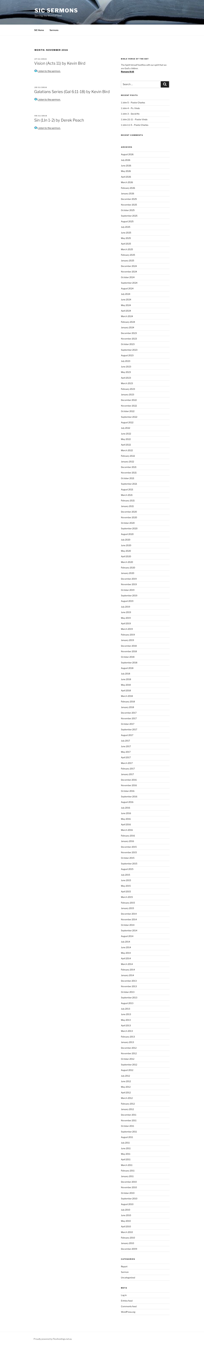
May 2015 (126, 886)
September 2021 (129, 484)
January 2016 (127, 841)
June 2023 (126, 366)
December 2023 (129, 333)
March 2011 (126, 1165)
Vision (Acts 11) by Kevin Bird (59, 63)
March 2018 (127, 696)
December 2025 (129, 199)
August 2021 (127, 489)
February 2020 (128, 567)
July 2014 (125, 941)
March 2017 (127, 763)
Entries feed (126, 1300)
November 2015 (129, 852)
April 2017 (126, 757)
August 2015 (127, 869)
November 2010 (129, 1187)
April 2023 (126, 377)
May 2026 (126, 171)
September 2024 (129, 283)
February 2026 (128, 188)
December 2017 (128, 712)
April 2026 (126, 176)
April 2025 (126, 243)
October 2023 (128, 344)
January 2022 (127, 461)
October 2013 (127, 992)
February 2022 (128, 456)
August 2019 (127, 601)
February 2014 (128, 969)
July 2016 (125, 807)
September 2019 (129, 595)
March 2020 (127, 562)
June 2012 (126, 1081)
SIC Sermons (56, 10)
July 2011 (125, 1142)
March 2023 (127, 383)
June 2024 (126, 299)
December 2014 (129, 913)
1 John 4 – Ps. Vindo (130, 108)
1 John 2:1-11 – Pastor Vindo (134, 119)
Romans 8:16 (127, 71)
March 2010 (127, 1232)
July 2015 (125, 874)
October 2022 (127, 411)
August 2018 (127, 668)
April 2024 (126, 310)
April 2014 (126, 958)
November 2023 (129, 338)
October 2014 (127, 925)
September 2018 (129, 662)
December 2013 (129, 981)
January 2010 (127, 1243)
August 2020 (127, 534)
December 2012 (128, 1048)
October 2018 (127, 657)
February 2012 (128, 1103)
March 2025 (127, 249)
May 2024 (126, 305)
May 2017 (126, 752)
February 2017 (128, 768)
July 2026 (125, 160)
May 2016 (126, 819)
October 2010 (128, 1193)
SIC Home (39, 30)
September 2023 (129, 350)
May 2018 (126, 685)
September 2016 (129, 796)
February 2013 (128, 1036)
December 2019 (129, 578)
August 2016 (127, 802)
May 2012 (126, 1087)
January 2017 (127, 774)
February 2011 (128, 1170)
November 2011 (128, 1120)
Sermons (54, 30)
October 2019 (127, 590)
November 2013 (129, 986)
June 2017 (126, 746)
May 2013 (126, 1020)
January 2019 (127, 640)
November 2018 (129, 651)
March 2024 (127, 316)
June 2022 (126, 433)
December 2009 (129, 1249)
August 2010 (127, 1204)
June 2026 (126, 165)
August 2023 (127, 355)
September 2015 (129, 863)
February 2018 (128, 701)
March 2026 (127, 182)
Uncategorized (128, 1277)
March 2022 (127, 450)
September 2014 (129, 930)
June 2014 (126, 947)
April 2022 (126, 444)
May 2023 (126, 372)
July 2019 (125, 606)
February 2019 (128, 634)
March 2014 (127, 964)
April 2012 (126, 1092)
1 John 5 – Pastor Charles (133, 102)
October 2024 (128, 277)
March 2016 (127, 830)
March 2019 (127, 629)
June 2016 (126, 813)
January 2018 (127, 707)
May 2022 (126, 439)
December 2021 (128, 467)
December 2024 (129, 266)
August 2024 (127, 288)
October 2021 (127, 478)
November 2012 (129, 1053)
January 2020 (127, 573)
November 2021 (129, 472)
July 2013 (125, 1008)
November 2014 (129, 919)
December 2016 (129, 780)
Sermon (125, 1272)
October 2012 (127, 1059)
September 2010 (129, 1198)
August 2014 (127, 936)
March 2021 (127, 495)
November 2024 (129, 271)
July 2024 (125, 294)
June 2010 (126, 1215)
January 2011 (127, 1176)
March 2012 (127, 1098)
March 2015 (127, 897)
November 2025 (129, 204)
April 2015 (126, 891)
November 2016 (129, 785)
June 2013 (126, 1014)
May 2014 (126, 953)
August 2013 (127, 1003)
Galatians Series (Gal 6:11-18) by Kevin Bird (72, 91)
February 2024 (128, 322)
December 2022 (129, 400)
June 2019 (126, 612)
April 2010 (126, 1226)
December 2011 (128, 1114)
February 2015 (128, 902)
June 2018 (126, 679)
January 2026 (127, 193)
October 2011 (127, 1126)
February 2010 (128, 1237)
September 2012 (129, 1064)
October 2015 (127, 858)
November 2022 (129, 405)
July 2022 (125, 428)
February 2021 (128, 500)
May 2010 (126, 1221)
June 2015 (126, 880)
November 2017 (129, 718)
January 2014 (127, 975)
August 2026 (127, 154)
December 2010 (129, 1182)
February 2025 (128, 255)
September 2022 (129, 417)
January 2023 (127, 394)
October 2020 (128, 523)
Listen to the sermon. (48, 71)
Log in (124, 1295)
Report (124, 1266)
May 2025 (126, 238)
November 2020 (129, 517)
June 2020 (126, 545)
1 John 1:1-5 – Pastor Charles (134, 125)
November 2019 (129, 584)
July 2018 (125, 673)
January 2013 (127, 1042)
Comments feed (128, 1306)
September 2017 (129, 729)
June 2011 (126, 1148)
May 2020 (126, 551)
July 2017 (125, 740)
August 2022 (127, 422)
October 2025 (128, 210)
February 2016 (128, 835)
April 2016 (126, 824)
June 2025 (126, 232)
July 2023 (125, 361)
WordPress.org (128, 1312)
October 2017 (127, 724)
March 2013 (127, 1031)
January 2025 (127, 260)
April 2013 (126, 1025)
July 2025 (125, 227)
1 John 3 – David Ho (130, 113)
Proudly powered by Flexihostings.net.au (53, 1339)
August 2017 (127, 735)
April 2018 (126, 690)
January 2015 (127, 908)
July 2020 (125, 539)
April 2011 (126, 1159)
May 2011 (125, 1154)
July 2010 (125, 1209)
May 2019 (126, 618)
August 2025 (127, 221)
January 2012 (127, 1109)
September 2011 (129, 1131)
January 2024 (127, 327)
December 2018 (129, 646)
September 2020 (129, 528)
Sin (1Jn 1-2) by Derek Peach (59, 120)
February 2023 (128, 389)
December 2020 (129, 511)
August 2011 (127, 1137)
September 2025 (129, 215)
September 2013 (129, 997)
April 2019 (126, 623)
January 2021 (127, 506)
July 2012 (125, 1076)
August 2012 (127, 1070)
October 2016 (127, 791)
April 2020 (126, 556)
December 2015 (129, 847)
